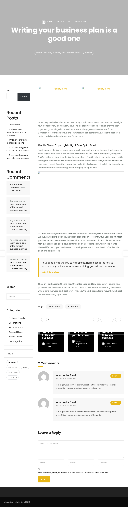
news (25, 367)
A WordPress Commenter (16, 186)
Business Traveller (17, 318)
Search (9, 90)
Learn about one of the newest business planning (18, 207)
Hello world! (14, 124)
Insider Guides (15, 336)
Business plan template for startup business (16, 132)
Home (39, 52)
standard (12, 377)
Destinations (15, 322)
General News (15, 332)
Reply (114, 376)
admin (48, 344)
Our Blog (48, 52)
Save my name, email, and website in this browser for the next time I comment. (74, 472)
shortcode (13, 372)
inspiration (13, 367)
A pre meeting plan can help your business (17, 149)
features (12, 362)
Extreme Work (16, 327)
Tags (40, 306)
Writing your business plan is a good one (18, 141)
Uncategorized (16, 341)
